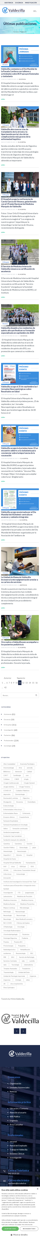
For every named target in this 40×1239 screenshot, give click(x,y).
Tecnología (15, 965)
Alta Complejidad (9, 764)
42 (5, 687)
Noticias (13, 1091)
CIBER (16, 779)
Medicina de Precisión (24, 896)
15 (33, 682)
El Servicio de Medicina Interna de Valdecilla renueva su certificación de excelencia (18, 269)
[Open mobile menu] (35, 11)
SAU (12, 957)
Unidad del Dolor (24, 972)
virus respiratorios (16, 984)
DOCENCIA (19, 3)
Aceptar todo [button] (10, 1229)
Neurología (7, 919)
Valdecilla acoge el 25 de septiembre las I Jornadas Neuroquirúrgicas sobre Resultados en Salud (19, 389)
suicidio (32, 961)
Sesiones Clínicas (17, 1153)
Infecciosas (7, 874)
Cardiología (17, 775)
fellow (5, 828)
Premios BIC (18, 942)
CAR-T (5, 775)
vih (4, 984)
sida (23, 961)
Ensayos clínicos (9, 817)
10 (16, 682)
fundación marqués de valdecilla (14, 840)
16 (36, 682)
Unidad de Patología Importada (14, 976)
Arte (20, 768)
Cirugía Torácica (24, 787)
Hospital (29, 855)
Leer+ (3, 99)
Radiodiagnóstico (9, 949)
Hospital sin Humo (9, 859)
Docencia (7, 719)
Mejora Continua (9, 908)
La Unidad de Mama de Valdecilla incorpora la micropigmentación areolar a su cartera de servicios (19, 579)
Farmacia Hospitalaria (10, 821)
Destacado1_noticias (10, 798)
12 (23, 682)
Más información (27, 1224)
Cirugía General (29, 783)
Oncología (20, 927)
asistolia (30, 768)
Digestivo (26, 798)
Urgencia (33, 976)
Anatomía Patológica (27, 764)
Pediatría (25, 938)
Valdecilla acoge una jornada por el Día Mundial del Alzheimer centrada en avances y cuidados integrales (18, 514)
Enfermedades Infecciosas (12, 809)
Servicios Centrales (10, 961)
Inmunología (20, 874)
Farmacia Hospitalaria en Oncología (15, 825)
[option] (20, 1018)
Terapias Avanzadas (10, 968)
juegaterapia (29, 893)
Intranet (13, 1141)
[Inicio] (13, 12)
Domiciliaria (31, 802)
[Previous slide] (16, 1031)
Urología (18, 980)
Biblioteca (6, 771)
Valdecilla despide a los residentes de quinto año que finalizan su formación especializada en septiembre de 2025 (18, 330)
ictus (13, 866)
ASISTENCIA (8, 3)
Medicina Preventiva (27, 904)
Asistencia (7, 714)
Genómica (18, 844)
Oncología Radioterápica (11, 930)
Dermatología (20, 794)
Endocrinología (8, 806)
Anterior (7, 678)
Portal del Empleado (18, 1145)
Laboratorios (7, 896)
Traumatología (8, 972)
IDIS (32, 866)
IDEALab (23, 866)
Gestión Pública (8, 847)
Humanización (30, 863)
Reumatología (20, 953)
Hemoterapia (21, 851)
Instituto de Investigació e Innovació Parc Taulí (19, 882)
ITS (19, 893)
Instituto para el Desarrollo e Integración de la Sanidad (19, 887)
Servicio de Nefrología (26, 957)
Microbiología (24, 908)
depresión (6, 794)
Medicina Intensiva (10, 900)
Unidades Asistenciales (20, 1087)
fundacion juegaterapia (11, 832)
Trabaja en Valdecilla (18, 1149)
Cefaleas (6, 779)
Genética (6, 844)
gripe (34, 847)
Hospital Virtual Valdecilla (12, 863)
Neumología (7, 915)
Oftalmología (7, 927)
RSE (4, 957)
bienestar (18, 771)
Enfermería (26, 813)
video (28, 980)
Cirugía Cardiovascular (11, 783)
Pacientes (7, 735)
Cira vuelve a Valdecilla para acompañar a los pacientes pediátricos (19, 643)
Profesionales (8, 740)
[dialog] (20, 1213)
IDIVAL (6, 870)
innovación (7, 878)
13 (26, 682)
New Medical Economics (24, 919)
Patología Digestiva (10, 938)
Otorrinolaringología (10, 934)
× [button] (37, 1189)
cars (27, 775)
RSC (31, 953)
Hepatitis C (7, 855)
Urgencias (6, 980)
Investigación (8, 730)
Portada (16, 32)
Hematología (7, 851)
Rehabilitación (25, 949)
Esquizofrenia (24, 817)
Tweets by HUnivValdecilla (12, 999)
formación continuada (20, 828)
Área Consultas (16, 1124)
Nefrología (7, 912)
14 (30, 682)
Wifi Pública (15, 1116)
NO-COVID (7, 923)
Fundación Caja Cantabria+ (12, 836)
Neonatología (20, 912)
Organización (15, 1083)
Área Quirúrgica (8, 987)
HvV (4, 866)
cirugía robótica (8, 787)
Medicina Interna (27, 900)
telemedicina (28, 965)
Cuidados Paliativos (22, 790)
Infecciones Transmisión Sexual (24, 870)
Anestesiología (8, 768)
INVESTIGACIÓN (31, 3)
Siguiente (21, 678)
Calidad (29, 771)
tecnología (7, 746)
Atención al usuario (18, 1112)
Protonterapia (8, 946)
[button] (20, 1234)
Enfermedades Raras (10, 813)
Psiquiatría (21, 946)
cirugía (26, 779)
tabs (5, 965)
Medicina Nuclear (9, 904)
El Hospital (7, 725)
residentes (7, 953)
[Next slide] (23, 1031)
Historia (19, 855)
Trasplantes (26, 968)
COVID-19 (7, 790)
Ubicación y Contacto (19, 1108)
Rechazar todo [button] (29, 1229)
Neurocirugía (21, 915)
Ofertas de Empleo (23, 923)
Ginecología (23, 847)
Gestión (29, 844)
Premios (6, 942)
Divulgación (7, 802)
